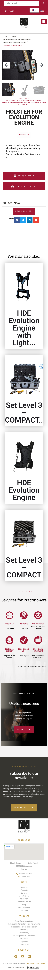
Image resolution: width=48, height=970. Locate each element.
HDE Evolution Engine (24, 490)
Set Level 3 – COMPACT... (25, 412)
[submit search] (44, 3)
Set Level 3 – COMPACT (24, 567)
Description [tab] (24, 135)
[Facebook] (16, 956)
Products (13, 36)
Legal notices (30, 963)
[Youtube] (22, 956)
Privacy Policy (40, 963)
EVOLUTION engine (14, 101)
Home (5, 36)
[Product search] (21, 3)
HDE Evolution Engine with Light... (24, 328)
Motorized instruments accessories (14, 42)
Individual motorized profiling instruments (17, 39)
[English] (33, 10)
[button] (6, 65)
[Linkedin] (29, 956)
